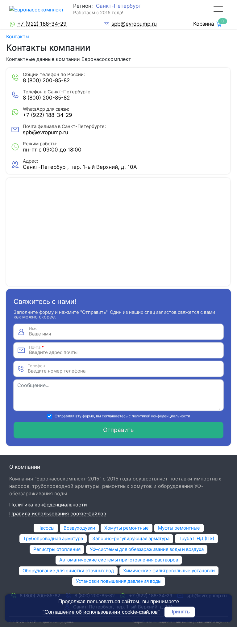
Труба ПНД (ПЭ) (196, 538)
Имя (33, 329)
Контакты (17, 36)
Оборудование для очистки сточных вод (68, 571)
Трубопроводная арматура (53, 538)
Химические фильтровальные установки (169, 571)
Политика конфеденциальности (48, 505)
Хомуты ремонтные (126, 528)
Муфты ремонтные (179, 528)
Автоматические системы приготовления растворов (118, 560)
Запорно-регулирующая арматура (130, 538)
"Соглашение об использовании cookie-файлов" (101, 612)
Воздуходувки (79, 528)
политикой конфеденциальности (161, 416)
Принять (179, 612)
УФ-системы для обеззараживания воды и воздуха (147, 549)
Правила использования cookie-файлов (57, 514)
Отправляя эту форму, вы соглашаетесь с (122, 416)
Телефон (36, 366)
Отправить (118, 429)
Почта (36, 347)
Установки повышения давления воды (118, 581)
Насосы (45, 528)
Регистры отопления (57, 549)
